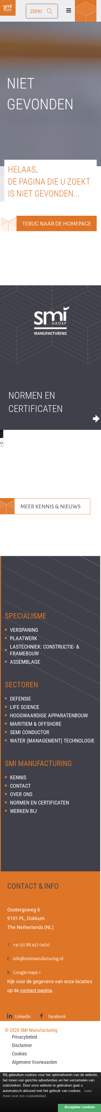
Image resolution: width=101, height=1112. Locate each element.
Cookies (19, 1054)
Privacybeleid (24, 1037)
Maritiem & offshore (35, 724)
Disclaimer (22, 1045)
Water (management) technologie (52, 740)
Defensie (20, 698)
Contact (20, 786)
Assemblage (25, 662)
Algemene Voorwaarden (34, 1062)
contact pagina (36, 990)
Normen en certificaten (35, 402)
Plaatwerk (23, 638)
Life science (24, 707)
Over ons (21, 794)
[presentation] (3, 442)
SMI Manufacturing (38, 763)
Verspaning (24, 630)
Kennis (18, 777)
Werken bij (23, 811)
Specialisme (25, 615)
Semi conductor (29, 732)
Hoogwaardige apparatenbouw (49, 715)
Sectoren (21, 684)
